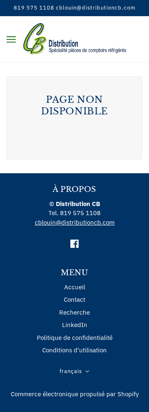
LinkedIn (74, 325)
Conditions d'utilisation (74, 350)
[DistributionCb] (74, 38)
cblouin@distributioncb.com (75, 222)
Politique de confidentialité (75, 338)
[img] (74, 243)
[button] (74, 371)
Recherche (74, 312)
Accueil (74, 287)
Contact (74, 299)
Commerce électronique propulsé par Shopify (75, 394)
